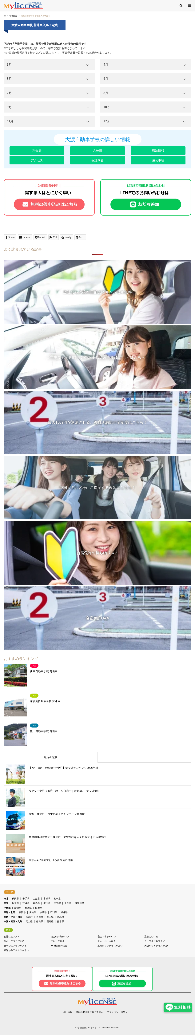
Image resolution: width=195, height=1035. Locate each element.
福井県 (64, 912)
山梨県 (38, 907)
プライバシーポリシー (118, 1012)
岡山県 (50, 916)
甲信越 (7, 907)
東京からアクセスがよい (110, 945)
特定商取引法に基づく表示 (89, 1012)
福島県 (57, 898)
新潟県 (17, 907)
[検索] (180, 5)
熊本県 (60, 921)
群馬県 (36, 903)
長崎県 (50, 921)
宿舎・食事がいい (107, 936)
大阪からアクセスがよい (156, 945)
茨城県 (25, 903)
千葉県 (67, 903)
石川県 (53, 912)
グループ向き (57, 941)
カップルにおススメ (154, 941)
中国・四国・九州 (13, 921)
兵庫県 (39, 916)
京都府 (29, 916)
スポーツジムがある (14, 941)
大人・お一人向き (107, 941)
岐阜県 (43, 912)
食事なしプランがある (15, 945)
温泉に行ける (151, 936)
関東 (6, 903)
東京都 (57, 903)
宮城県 (46, 898)
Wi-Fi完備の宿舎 (59, 945)
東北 (6, 898)
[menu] (189, 5)
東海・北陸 (9, 912)
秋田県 (15, 898)
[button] (37, 150)
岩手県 (25, 898)
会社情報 (67, 1012)
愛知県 (32, 912)
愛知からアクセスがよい (16, 950)
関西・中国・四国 (13, 916)
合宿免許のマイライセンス (89, 1027)
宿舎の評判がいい (60, 936)
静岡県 (22, 912)
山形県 (36, 898)
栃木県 (15, 903)
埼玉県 (46, 903)
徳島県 (60, 916)
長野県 (28, 907)
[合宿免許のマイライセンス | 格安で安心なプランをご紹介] (23, 5)
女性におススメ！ (13, 936)
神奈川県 (79, 903)
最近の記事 (50, 757)
